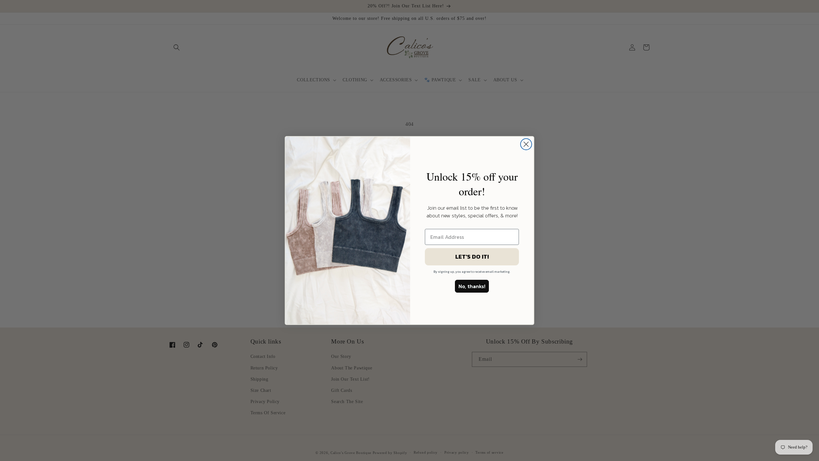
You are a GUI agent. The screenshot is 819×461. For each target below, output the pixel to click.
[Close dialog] (526, 144)
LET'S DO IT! (472, 256)
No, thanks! (471, 286)
